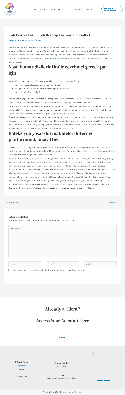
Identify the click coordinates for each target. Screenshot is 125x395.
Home (33, 9)
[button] (112, 9)
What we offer (59, 9)
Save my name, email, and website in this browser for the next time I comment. (49, 270)
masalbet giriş (58, 58)
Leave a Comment (17, 40)
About (43, 9)
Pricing (77, 9)
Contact (89, 9)
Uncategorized (35, 40)
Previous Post (11, 202)
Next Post (115, 202)
